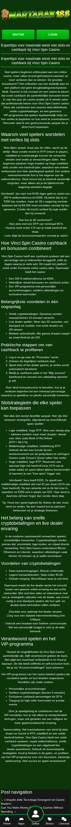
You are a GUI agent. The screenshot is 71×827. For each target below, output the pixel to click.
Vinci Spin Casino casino (53, 103)
